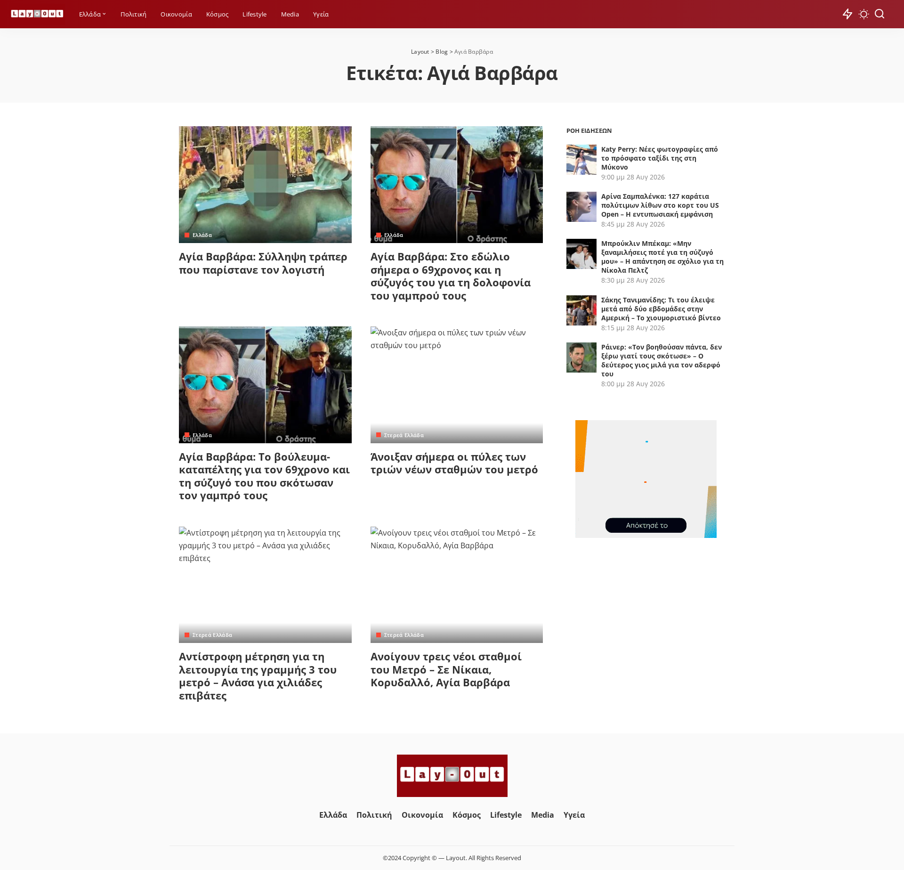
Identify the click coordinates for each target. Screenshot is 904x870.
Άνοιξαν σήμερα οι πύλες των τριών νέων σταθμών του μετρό (454, 463)
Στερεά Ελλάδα (404, 435)
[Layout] (37, 14)
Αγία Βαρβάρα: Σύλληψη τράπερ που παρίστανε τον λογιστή (263, 262)
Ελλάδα (202, 234)
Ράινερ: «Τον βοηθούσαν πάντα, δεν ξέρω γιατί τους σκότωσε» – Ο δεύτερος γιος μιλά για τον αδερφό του (661, 360)
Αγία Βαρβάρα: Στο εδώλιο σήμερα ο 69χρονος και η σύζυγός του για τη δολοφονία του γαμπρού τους (451, 275)
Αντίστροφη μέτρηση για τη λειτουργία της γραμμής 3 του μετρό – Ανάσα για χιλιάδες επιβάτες (258, 675)
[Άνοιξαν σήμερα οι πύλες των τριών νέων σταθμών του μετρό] (457, 384)
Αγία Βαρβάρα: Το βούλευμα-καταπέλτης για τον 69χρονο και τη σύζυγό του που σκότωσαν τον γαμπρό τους (264, 476)
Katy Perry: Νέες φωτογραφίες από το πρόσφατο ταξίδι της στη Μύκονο (659, 158)
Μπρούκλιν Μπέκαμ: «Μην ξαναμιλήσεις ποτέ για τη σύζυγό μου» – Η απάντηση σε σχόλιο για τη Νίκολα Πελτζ (662, 257)
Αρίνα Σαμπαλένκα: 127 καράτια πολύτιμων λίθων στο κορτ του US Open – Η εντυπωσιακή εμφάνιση (660, 205)
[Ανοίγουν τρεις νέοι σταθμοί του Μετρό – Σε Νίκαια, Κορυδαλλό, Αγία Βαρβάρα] (457, 585)
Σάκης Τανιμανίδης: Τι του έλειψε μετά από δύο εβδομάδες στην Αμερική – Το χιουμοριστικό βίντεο (661, 308)
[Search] (879, 14)
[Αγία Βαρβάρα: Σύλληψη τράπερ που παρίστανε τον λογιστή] (265, 184)
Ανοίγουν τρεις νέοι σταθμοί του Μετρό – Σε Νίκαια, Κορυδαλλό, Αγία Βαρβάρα (446, 669)
